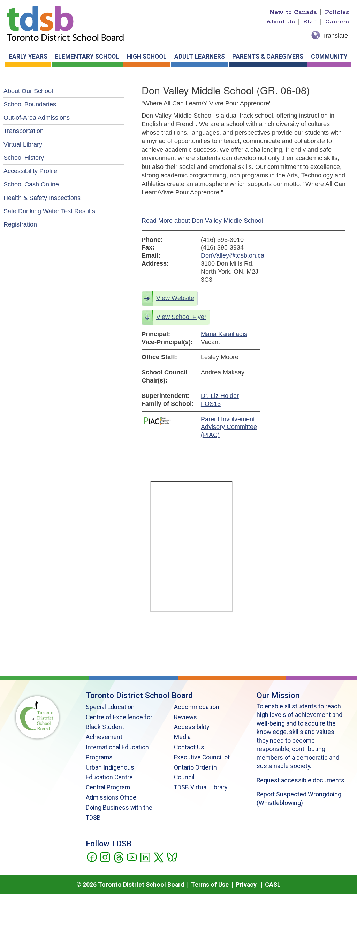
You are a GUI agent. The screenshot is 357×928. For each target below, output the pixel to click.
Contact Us (189, 747)
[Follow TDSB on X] (158, 856)
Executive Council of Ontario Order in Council (202, 767)
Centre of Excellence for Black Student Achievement (119, 727)
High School (147, 56)
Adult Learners (199, 56)
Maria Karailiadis (224, 334)
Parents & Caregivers (267, 56)
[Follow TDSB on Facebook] (91, 856)
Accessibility (191, 726)
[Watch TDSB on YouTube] (131, 856)
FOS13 (211, 403)
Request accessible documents (300, 780)
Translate (335, 35)
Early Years (28, 56)
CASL (273, 884)
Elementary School (87, 56)
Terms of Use (210, 884)
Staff (310, 21)
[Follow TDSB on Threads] (118, 856)
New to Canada (293, 12)
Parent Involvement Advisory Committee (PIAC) (229, 427)
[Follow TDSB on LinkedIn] (145, 856)
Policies (337, 12)
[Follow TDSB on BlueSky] (171, 856)
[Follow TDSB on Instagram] (105, 856)
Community (329, 56)
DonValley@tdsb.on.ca (230, 255)
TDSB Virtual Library (200, 787)
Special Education (110, 707)
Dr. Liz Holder (220, 395)
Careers (337, 21)
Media (182, 737)
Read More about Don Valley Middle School (202, 220)
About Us (280, 21)
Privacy (246, 884)
